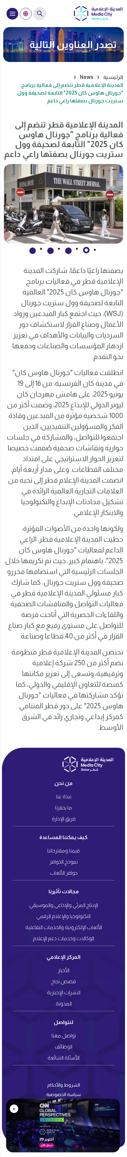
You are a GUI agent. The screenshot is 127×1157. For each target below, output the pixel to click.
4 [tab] (32, 251)
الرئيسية (113, 77)
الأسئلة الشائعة (63, 1057)
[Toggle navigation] (12, 14)
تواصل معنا (63, 1035)
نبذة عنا (63, 796)
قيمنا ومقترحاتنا (63, 850)
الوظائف (63, 1046)
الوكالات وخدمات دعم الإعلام (63, 938)
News (86, 77)
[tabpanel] (63, 204)
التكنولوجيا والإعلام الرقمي (63, 916)
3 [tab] (50, 251)
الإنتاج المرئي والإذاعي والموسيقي (63, 905)
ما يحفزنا (63, 807)
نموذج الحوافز (63, 861)
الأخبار (63, 970)
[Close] (118, 1103)
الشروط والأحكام (63, 1085)
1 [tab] (86, 250)
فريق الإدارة (64, 818)
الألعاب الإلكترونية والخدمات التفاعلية (63, 927)
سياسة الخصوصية (63, 1094)
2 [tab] (68, 251)
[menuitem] (26, 14)
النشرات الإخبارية (63, 992)
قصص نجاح (63, 981)
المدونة (64, 1003)
